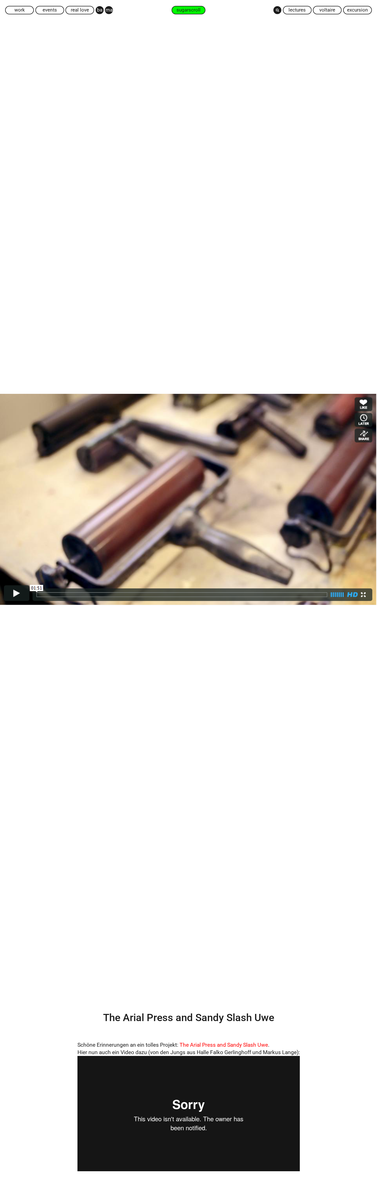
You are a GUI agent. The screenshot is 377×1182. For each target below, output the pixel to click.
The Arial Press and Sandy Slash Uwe (223, 1045)
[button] (277, 10)
